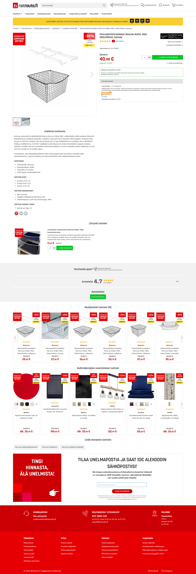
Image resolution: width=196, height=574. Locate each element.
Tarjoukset (29, 14)
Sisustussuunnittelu (110, 550)
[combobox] (73, 5)
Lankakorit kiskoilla (70, 28)
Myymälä (165, 512)
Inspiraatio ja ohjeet (78, 14)
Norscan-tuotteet (174, 42)
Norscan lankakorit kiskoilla (72, 447)
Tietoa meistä (66, 543)
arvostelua (118, 41)
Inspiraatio (147, 538)
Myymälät (94, 14)
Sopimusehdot (67, 553)
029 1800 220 (99, 516)
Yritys (63, 538)
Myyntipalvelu (60, 14)
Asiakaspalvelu (44, 14)
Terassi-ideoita (148, 543)
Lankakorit (56, 28)
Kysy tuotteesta (98, 297)
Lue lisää (104, 96)
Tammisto (166, 516)
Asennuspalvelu (108, 543)
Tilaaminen (29, 538)
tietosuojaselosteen (125, 499)
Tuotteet (16, 14)
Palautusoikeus (30, 546)
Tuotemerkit (107, 14)
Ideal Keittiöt (107, 557)
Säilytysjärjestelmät (42, 28)
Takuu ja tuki (29, 553)
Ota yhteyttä (40, 516)
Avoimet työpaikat (68, 546)
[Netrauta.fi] (25, 5)
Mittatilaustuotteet (109, 553)
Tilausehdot (28, 550)
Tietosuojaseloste (68, 550)
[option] (22, 404)
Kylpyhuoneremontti (110, 546)
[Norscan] (171, 36)
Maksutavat (28, 543)
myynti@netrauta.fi (100, 522)
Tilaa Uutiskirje (122, 491)
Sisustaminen (26, 28)
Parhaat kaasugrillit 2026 (153, 553)
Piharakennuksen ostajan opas (155, 550)
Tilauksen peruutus (31, 561)
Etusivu (16, 28)
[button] (91, 74)
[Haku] (104, 5)
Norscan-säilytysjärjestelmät (26, 447)
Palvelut (105, 538)
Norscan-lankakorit (49, 447)
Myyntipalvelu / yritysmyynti (105, 512)
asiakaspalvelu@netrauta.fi (44, 519)
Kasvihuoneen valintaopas (153, 546)
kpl (54, 248)
